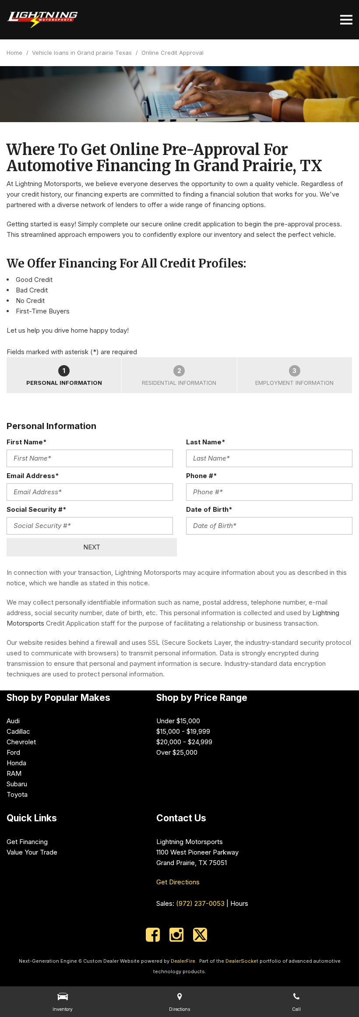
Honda (16, 763)
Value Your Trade (32, 852)
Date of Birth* (209, 509)
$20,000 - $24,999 (184, 742)
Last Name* (205, 442)
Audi (13, 721)
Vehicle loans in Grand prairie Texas (83, 52)
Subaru (17, 784)
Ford (13, 752)
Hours (239, 903)
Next (91, 547)
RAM (14, 773)
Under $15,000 (178, 721)
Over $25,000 (176, 752)
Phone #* (201, 476)
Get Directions (178, 882)
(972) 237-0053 (200, 903)
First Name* (27, 442)
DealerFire (183, 961)
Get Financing (27, 842)
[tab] (64, 375)
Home (15, 52)
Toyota (17, 794)
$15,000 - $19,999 (183, 731)
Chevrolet (21, 742)
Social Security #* (37, 509)
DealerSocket (241, 961)
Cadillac (18, 731)
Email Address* (33, 476)
